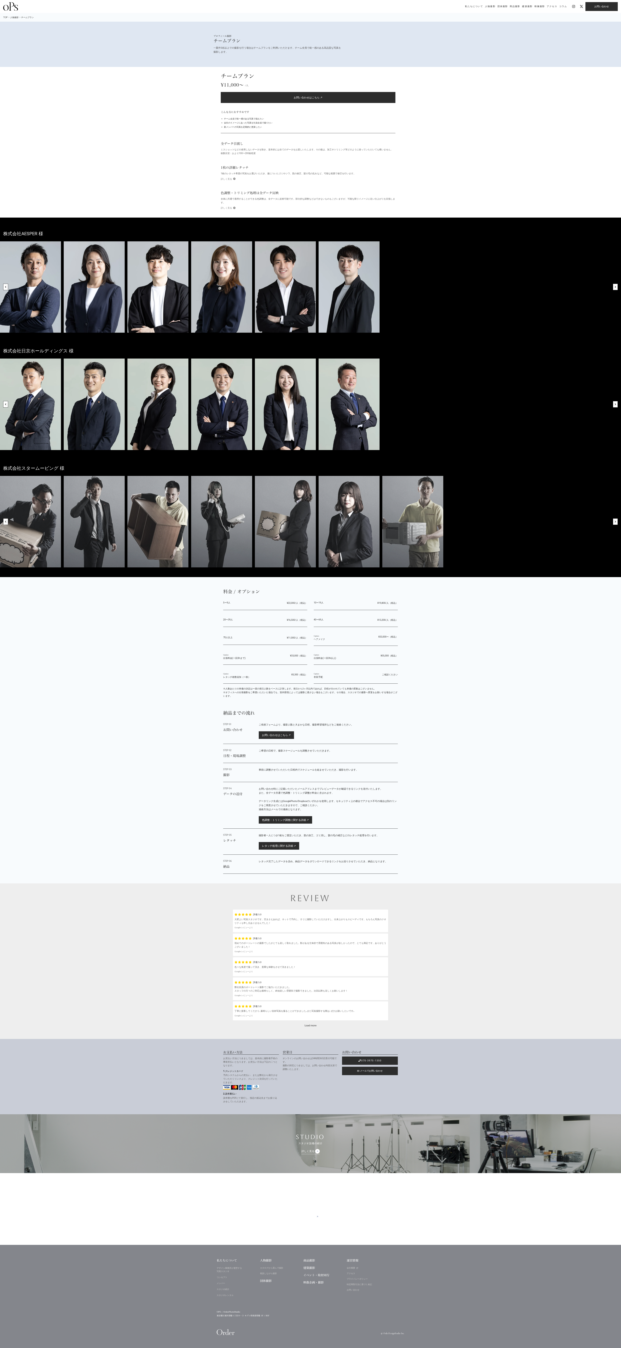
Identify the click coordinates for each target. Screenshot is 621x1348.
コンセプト (222, 1277)
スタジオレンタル (225, 1295)
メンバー (221, 1283)
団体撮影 (266, 1281)
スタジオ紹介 (223, 1289)
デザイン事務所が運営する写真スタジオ (229, 1270)
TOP (5, 17)
